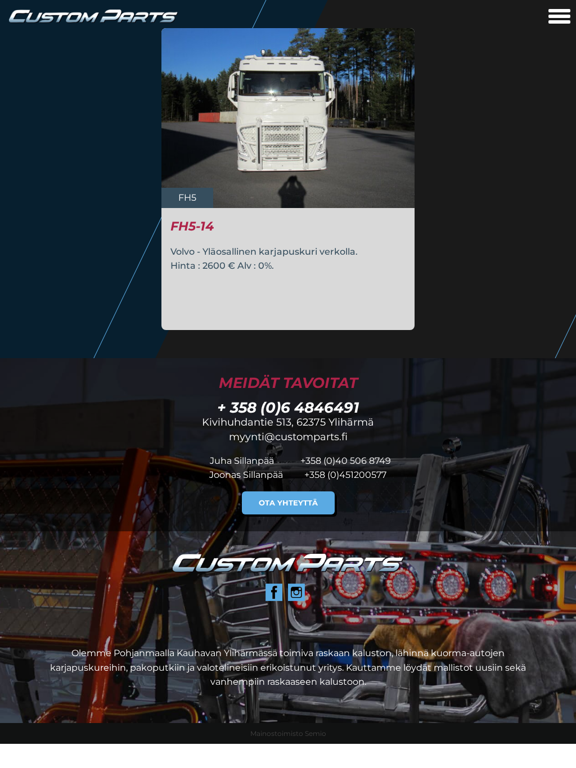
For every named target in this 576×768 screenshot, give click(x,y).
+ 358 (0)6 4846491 (288, 407)
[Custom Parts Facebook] (274, 592)
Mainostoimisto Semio (288, 733)
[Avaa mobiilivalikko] (559, 17)
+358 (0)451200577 (345, 474)
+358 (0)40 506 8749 (345, 460)
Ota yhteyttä (288, 503)
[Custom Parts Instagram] (296, 592)
